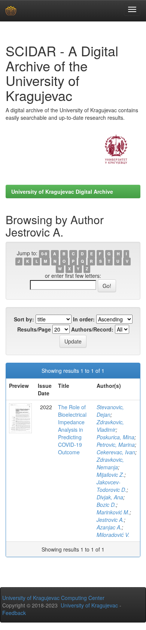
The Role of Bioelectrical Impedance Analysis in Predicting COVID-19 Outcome (72, 429)
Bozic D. (106, 504)
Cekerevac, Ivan (116, 452)
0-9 (44, 253)
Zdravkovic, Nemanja (110, 463)
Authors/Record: (92, 329)
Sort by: (24, 319)
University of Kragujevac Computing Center (53, 597)
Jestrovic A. (110, 519)
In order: (84, 319)
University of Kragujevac (89, 605)
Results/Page (34, 329)
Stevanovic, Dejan (110, 410)
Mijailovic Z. (110, 474)
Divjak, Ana (110, 497)
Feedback (14, 612)
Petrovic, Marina (116, 444)
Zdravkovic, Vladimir (110, 425)
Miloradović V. (113, 534)
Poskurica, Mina (115, 437)
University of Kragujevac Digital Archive (62, 191)
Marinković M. (113, 512)
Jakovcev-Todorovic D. (112, 485)
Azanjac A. (109, 527)
